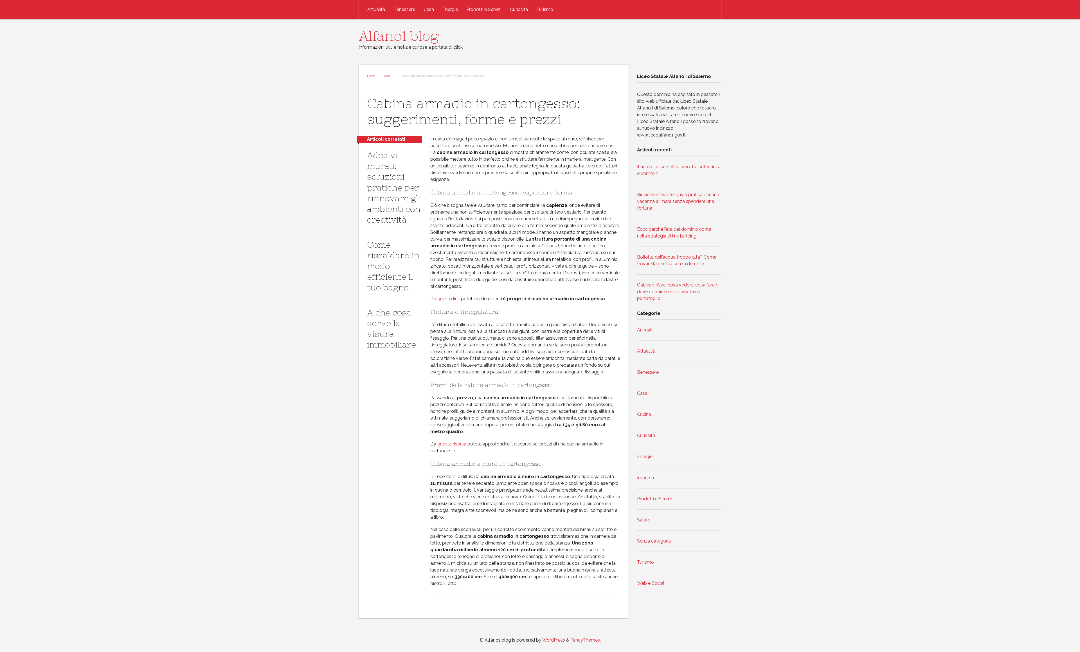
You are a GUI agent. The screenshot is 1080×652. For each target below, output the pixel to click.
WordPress (553, 640)
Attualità (376, 9)
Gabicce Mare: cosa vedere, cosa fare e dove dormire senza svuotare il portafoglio (677, 291)
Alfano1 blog (399, 36)
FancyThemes (585, 640)
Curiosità (519, 9)
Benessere (404, 9)
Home (371, 75)
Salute (643, 520)
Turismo (544, 9)
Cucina (644, 414)
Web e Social (650, 583)
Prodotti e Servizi (483, 9)
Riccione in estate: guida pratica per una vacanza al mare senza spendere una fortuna (678, 201)
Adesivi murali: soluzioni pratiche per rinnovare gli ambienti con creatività (394, 187)
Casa (429, 9)
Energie (450, 9)
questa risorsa (451, 444)
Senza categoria (654, 541)
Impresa (645, 477)
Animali (644, 330)
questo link (448, 298)
